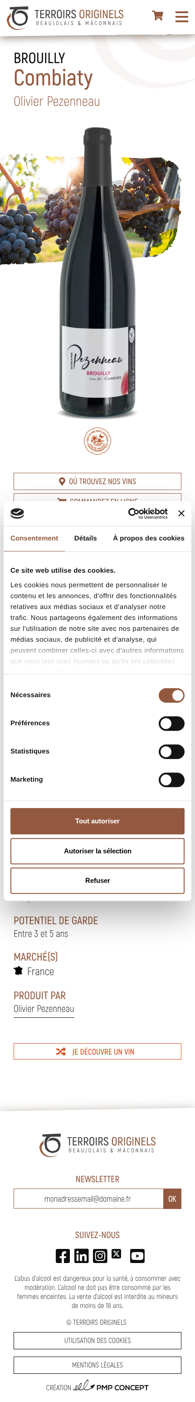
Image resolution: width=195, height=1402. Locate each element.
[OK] (172, 1199)
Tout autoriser (97, 821)
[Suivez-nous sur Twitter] (116, 1253)
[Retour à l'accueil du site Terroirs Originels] (65, 18)
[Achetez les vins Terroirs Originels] (158, 16)
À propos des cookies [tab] (149, 538)
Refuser (97, 880)
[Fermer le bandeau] (181, 513)
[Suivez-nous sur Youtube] (135, 1253)
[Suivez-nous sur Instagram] (97, 1253)
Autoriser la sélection (98, 851)
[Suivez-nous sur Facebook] (60, 1253)
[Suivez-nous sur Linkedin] (79, 1253)
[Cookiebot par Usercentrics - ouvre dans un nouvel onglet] (128, 514)
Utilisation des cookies (97, 1340)
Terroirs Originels (100, 1322)
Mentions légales (97, 1365)
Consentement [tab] (34, 538)
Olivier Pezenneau (44, 1008)
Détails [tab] (85, 538)
